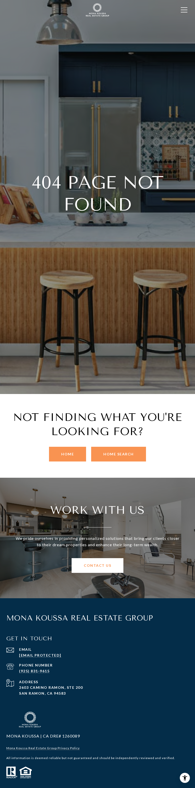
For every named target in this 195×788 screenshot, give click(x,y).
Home (67, 454)
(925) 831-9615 (34, 671)
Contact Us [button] (97, 565)
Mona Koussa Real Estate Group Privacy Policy (43, 748)
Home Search (118, 454)
